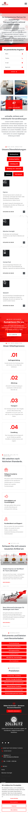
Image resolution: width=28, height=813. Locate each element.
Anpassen (14, 806)
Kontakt (3, 782)
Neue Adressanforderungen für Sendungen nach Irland (13, 608)
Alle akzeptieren (14, 802)
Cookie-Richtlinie (14, 798)
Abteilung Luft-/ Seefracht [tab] (14, 168)
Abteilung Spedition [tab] (14, 159)
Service (3, 779)
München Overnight (6, 773)
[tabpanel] (14, 240)
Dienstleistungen (5, 776)
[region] (14, 798)
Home (3, 769)
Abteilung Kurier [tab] (14, 154)
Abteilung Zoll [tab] (14, 164)
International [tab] (18, 174)
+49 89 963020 (7, 751)
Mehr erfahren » (6, 582)
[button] (26, 4)
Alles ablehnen (14, 809)
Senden (13, 71)
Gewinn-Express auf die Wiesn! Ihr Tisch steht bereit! (13, 570)
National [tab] (8, 174)
